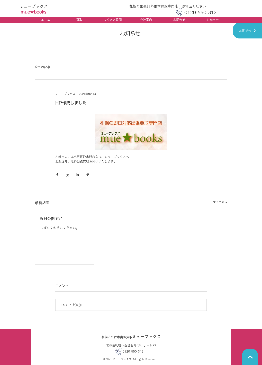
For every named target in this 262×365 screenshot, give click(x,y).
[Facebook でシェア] (57, 175)
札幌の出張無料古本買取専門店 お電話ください (167, 6)
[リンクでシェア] (87, 175)
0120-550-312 (129, 351)
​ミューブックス (33, 6)
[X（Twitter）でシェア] (67, 175)
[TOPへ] (250, 357)
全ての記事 (42, 67)
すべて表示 (220, 202)
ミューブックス (131, 337)
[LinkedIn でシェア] (77, 175)
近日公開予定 (51, 218)
